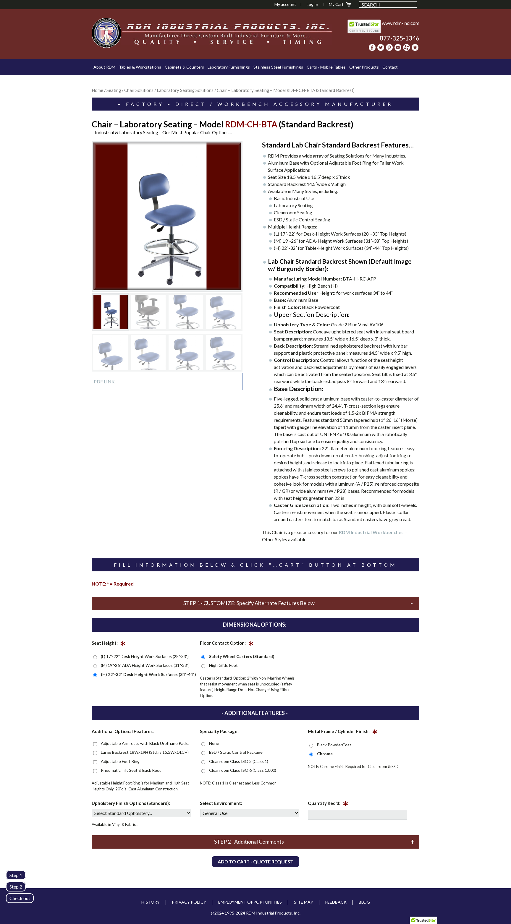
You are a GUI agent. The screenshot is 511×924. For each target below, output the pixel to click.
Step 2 (15, 886)
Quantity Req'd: (328, 804)
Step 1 (15, 875)
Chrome (325, 753)
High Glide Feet (223, 665)
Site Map (303, 901)
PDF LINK (104, 381)
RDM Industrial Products (106, 33)
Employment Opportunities (250, 901)
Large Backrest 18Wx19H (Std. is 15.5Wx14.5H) (145, 752)
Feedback (336, 901)
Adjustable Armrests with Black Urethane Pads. (145, 743)
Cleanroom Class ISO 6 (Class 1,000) (242, 770)
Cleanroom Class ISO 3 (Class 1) (238, 761)
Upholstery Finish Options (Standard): (131, 803)
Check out (19, 898)
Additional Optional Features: (123, 731)
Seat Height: (109, 644)
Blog (364, 901)
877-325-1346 (399, 38)
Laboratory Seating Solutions (185, 90)
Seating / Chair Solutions (129, 90)
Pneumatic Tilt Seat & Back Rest (131, 770)
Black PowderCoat (334, 744)
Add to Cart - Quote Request (255, 861)
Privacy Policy (189, 901)
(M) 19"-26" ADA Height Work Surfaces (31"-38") (145, 665)
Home (97, 90)
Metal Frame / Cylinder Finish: (343, 732)
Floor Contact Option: (227, 644)
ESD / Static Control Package (236, 752)
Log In (312, 4)
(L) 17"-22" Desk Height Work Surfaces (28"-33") (145, 656)
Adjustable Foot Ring (120, 761)
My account (285, 4)
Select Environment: (221, 803)
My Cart (336, 4)
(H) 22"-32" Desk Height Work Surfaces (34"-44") (148, 674)
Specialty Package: (219, 731)
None (214, 743)
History (150, 901)
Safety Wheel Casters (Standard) (241, 656)
